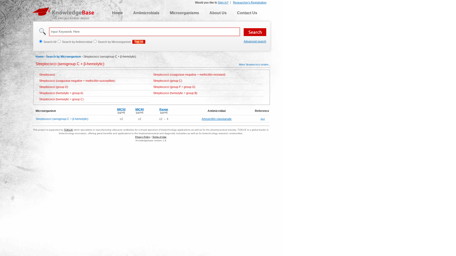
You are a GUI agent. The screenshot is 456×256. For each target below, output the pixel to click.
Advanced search (255, 41)
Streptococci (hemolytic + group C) (61, 99)
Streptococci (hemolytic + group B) (175, 93)
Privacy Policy (142, 137)
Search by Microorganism (63, 56)
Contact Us (247, 13)
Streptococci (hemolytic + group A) (61, 93)
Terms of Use (159, 137)
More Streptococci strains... (255, 64)
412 (263, 119)
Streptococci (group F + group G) (174, 87)
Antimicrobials (146, 13)
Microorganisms (184, 13)
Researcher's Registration (249, 2)
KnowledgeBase (63, 13)
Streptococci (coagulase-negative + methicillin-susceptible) (77, 80)
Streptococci (47, 74)
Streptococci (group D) (53, 87)
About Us (218, 13)
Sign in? (223, 2)
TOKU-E (68, 129)
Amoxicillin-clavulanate (217, 119)
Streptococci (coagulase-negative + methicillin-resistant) (189, 74)
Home (117, 13)
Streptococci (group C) (167, 80)
